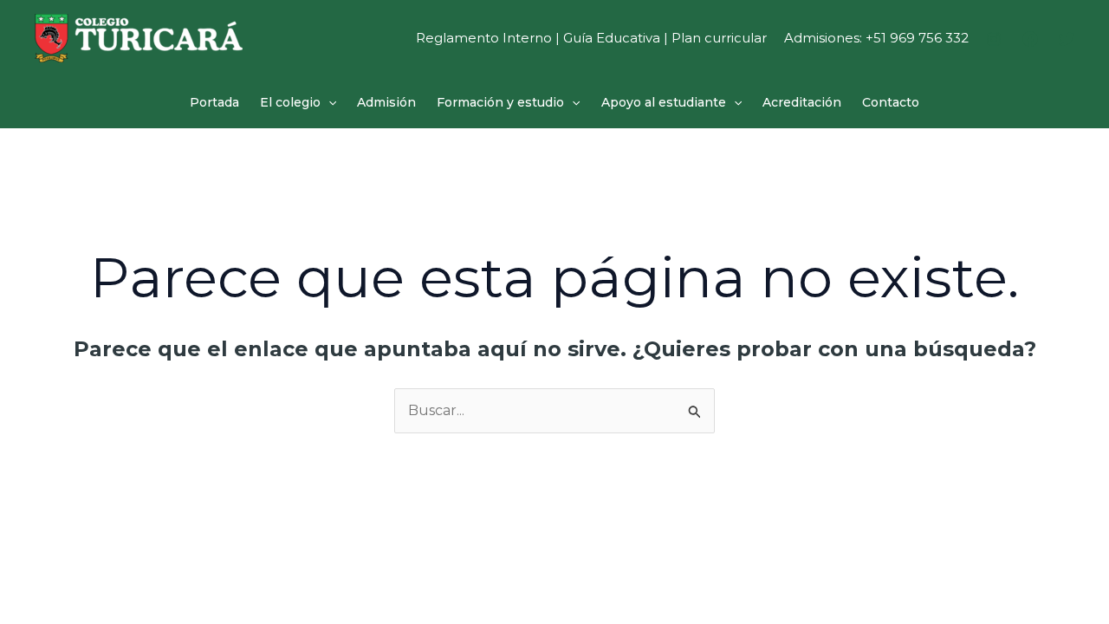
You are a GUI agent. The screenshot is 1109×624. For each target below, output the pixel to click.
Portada (214, 102)
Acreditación (801, 102)
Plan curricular (719, 37)
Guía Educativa (611, 37)
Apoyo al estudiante (663, 102)
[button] (328, 102)
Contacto (890, 102)
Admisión (386, 102)
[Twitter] (1066, 39)
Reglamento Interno (484, 37)
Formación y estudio (500, 102)
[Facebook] (1030, 39)
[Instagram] (994, 39)
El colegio (290, 102)
